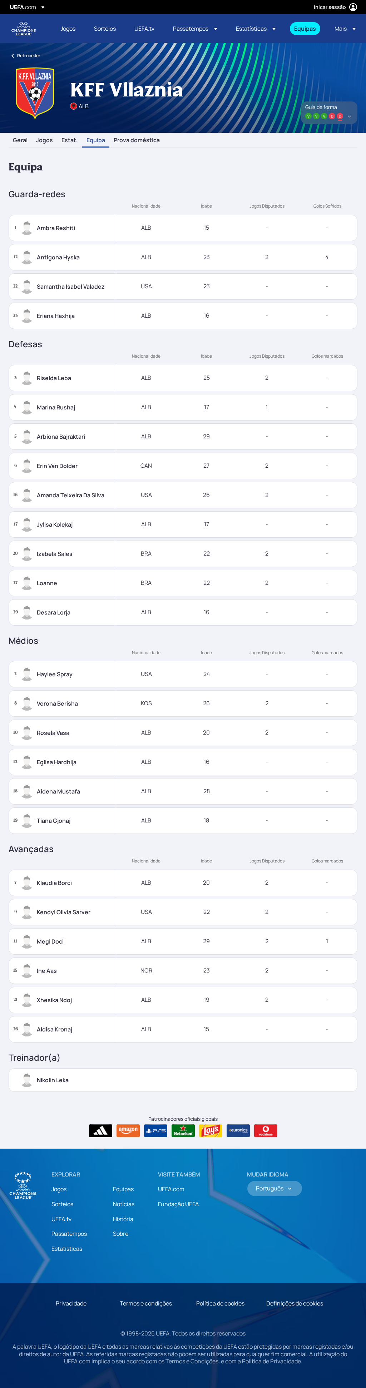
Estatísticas (66, 1249)
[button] (195, 28)
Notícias (123, 1204)
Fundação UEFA (178, 1204)
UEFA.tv (61, 1219)
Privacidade (71, 1303)
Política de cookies (220, 1303)
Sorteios (62, 1204)
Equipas (123, 1189)
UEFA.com (171, 1189)
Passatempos (69, 1234)
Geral (20, 140)
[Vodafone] (265, 1130)
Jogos (44, 140)
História (123, 1219)
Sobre (120, 1234)
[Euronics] (238, 1130)
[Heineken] (183, 1130)
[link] (68, 28)
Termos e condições (146, 1303)
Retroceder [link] (28, 56)
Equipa (95, 140)
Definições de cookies (294, 1303)
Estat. (69, 140)
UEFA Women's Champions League (24, 28)
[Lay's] (210, 1130)
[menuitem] (68, 28)
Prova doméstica (137, 140)
